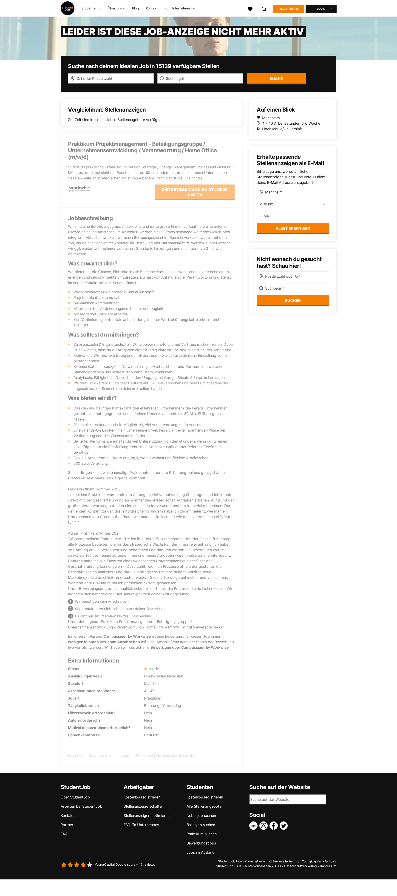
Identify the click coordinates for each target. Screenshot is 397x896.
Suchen (293, 300)
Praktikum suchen (202, 834)
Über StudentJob (75, 797)
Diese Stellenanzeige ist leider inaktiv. (194, 192)
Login (321, 8)
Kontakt (152, 8)
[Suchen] (264, 8)
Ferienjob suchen (201, 824)
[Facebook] (274, 825)
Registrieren (289, 8)
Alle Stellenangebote (204, 806)
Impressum (328, 866)
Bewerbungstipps (201, 843)
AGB (278, 866)
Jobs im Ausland (201, 852)
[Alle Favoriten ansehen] (250, 8)
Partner (67, 824)
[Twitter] (285, 825)
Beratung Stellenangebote (111, 755)
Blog (135, 8)
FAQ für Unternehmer (141, 824)
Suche (276, 78)
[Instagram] (264, 825)
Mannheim (76, 755)
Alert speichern (292, 228)
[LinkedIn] (254, 825)
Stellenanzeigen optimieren (147, 815)
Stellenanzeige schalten (143, 806)
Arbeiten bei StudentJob (81, 806)
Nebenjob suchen (201, 815)
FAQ (64, 834)
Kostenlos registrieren (142, 797)
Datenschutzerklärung (300, 866)
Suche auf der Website (279, 787)
